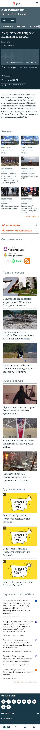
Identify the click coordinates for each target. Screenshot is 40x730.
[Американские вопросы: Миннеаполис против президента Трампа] (10, 191)
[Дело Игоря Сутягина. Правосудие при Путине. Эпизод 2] (20, 536)
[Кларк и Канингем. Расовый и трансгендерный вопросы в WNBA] (20, 428)
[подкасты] (15, 727)
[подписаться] (8, 707)
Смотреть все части (32, 216)
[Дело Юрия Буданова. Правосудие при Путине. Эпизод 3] (20, 503)
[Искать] (34, 727)
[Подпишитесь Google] (3, 701)
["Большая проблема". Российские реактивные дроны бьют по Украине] (20, 461)
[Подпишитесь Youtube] (19, 701)
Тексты (21, 27)
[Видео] (25, 727)
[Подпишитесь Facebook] (8, 701)
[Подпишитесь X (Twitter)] (14, 701)
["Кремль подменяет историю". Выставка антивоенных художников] (20, 394)
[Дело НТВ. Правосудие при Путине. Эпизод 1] (20, 569)
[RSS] (34, 701)
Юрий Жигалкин (8, 45)
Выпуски (8, 27)
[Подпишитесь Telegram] (24, 701)
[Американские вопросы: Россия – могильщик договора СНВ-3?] (30, 161)
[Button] (7, 76)
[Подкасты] (3, 707)
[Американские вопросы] (10, 140)
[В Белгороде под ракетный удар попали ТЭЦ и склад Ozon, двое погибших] (20, 286)
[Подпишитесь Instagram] (29, 701)
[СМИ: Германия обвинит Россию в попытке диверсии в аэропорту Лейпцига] (20, 353)
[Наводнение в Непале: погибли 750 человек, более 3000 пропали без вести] (20, 319)
